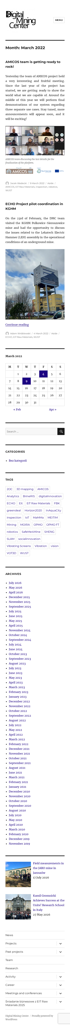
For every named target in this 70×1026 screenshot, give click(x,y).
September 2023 (20, 658)
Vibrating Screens (19, 546)
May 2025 (15, 620)
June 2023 (15, 673)
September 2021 (20, 763)
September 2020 (20, 805)
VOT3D (11, 553)
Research (11, 968)
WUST (8, 190)
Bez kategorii (18, 460)
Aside (50, 183)
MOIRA (25, 524)
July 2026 (15, 583)
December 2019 (19, 839)
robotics (52, 186)
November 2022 (19, 706)
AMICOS (9, 186)
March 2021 (16, 777)
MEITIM (53, 517)
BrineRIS (29, 496)
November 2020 (19, 796)
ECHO (8, 337)
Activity (10, 976)
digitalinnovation (50, 496)
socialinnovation (29, 539)
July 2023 (15, 668)
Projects (10, 943)
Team (9, 960)
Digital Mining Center (17, 1015)
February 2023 (18, 692)
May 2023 (15, 677)
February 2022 (18, 744)
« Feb (17, 409)
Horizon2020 (33, 510)
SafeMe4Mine (31, 531)
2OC (10, 489)
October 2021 (18, 758)
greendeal (14, 510)
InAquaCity (53, 510)
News (9, 935)
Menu (59, 20)
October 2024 (18, 635)
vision (55, 546)
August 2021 (17, 767)
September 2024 (20, 639)
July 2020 (15, 815)
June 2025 (15, 616)
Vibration (41, 546)
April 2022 (16, 734)
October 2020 (18, 801)
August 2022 (17, 720)
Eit (21, 503)
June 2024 (15, 649)
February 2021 (18, 782)
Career (9, 985)
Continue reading (17, 324)
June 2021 (15, 772)
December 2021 (19, 748)
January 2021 (17, 786)
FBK (57, 503)
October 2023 (18, 654)
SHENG (49, 531)
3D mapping (24, 489)
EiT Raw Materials (25, 186)
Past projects (14, 951)
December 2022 (19, 701)
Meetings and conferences (23, 993)
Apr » (52, 409)
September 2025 (20, 606)
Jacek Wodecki (18, 183)
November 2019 (19, 843)
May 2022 (15, 730)
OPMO (38, 524)
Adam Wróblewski (20, 333)
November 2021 (19, 753)
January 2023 (18, 696)
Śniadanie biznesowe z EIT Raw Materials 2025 (26, 1003)
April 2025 (16, 625)
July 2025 (15, 611)
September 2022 (20, 715)
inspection (41, 186)
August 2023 (17, 663)
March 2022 (17, 739)
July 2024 (15, 644)
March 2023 (17, 687)
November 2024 (19, 630)
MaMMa (38, 517)
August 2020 (17, 810)
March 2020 (17, 829)
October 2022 (18, 711)
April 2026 (16, 592)
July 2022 (15, 725)
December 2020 (19, 791)
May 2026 (15, 587)
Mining (11, 524)
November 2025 (19, 602)
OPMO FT (52, 524)
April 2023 (16, 682)
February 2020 (18, 834)
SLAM (10, 539)
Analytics (13, 496)
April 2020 (16, 824)
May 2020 (15, 820)
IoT (27, 517)
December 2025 (19, 597)
